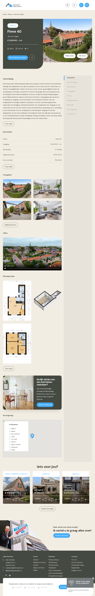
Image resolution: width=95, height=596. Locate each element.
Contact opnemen (61, 535)
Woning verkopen (54, 560)
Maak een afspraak (45, 405)
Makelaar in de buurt (39, 562)
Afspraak (70, 105)
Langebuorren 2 (10, 562)
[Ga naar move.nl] (74, 5)
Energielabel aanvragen (56, 576)
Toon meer (8, 369)
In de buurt (71, 114)
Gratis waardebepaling (55, 573)
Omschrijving (72, 82)
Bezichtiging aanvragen (17, 58)
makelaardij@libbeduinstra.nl (14, 568)
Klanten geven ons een (14, 570)
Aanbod (35, 560)
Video (69, 96)
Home (5, 14)
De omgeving (72, 109)
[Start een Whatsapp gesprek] (87, 5)
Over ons (74, 560)
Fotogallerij (71, 91)
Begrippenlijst (75, 568)
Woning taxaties (53, 565)
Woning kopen (53, 562)
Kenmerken (71, 87)
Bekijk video (69, 56)
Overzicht (70, 78)
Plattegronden (72, 100)
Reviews (35, 565)
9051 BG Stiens (10, 565)
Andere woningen (47, 509)
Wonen (10, 14)
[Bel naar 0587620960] (81, 5)
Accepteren (64, 587)
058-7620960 (10, 560)
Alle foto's (82, 56)
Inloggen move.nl (76, 570)
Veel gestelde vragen (77, 565)
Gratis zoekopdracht (55, 570)
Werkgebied (52, 568)
